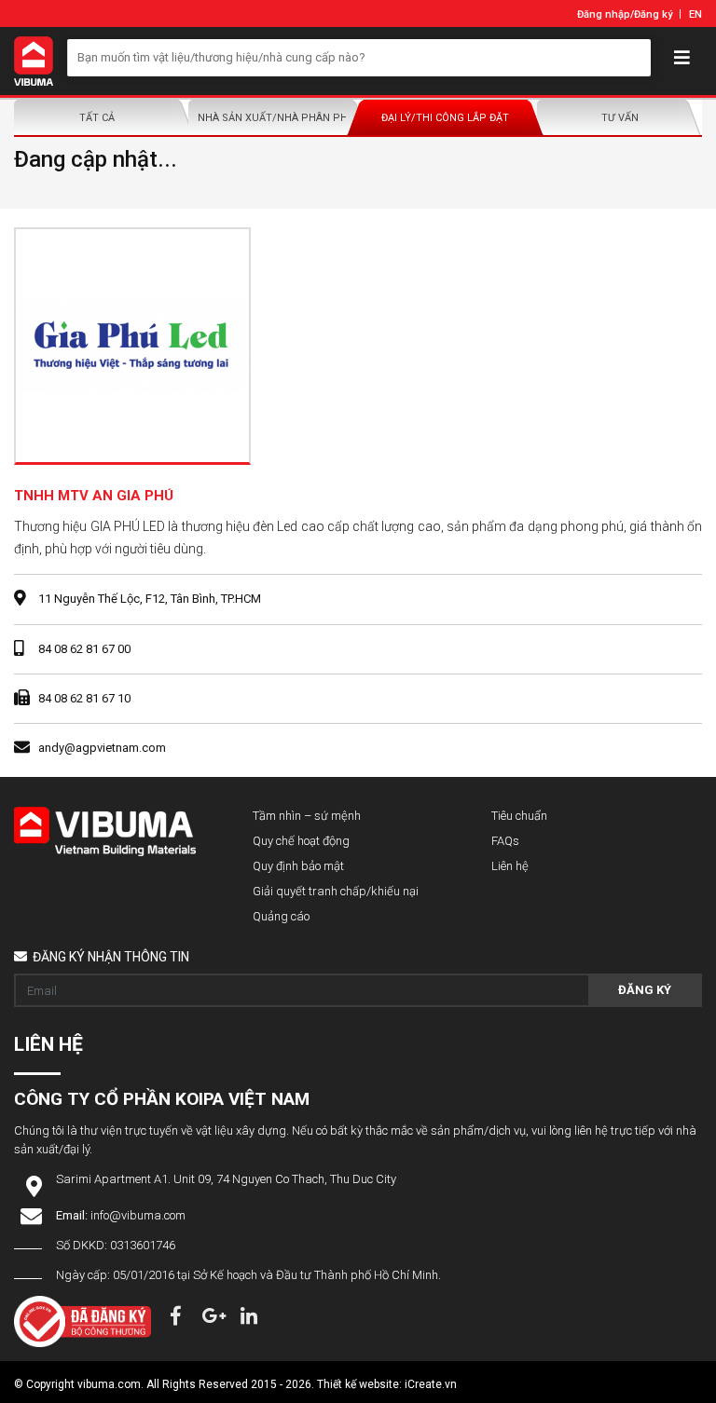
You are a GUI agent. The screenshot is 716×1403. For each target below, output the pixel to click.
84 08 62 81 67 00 (84, 649)
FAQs (505, 841)
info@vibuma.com (138, 1215)
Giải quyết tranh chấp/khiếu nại (336, 891)
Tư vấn (620, 118)
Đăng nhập (603, 14)
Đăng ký (653, 14)
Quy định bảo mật (298, 866)
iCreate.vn (431, 1384)
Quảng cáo (281, 916)
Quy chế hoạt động (301, 841)
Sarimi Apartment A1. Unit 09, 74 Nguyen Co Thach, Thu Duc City (226, 1179)
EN (695, 14)
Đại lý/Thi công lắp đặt (445, 118)
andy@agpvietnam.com (102, 748)
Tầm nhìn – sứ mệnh (307, 816)
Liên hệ (510, 866)
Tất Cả (97, 118)
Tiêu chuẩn (519, 816)
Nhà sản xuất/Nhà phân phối (275, 118)
